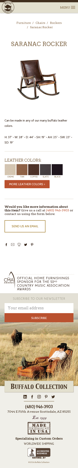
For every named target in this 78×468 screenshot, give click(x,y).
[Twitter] (25, 244)
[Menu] (73, 5)
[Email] (12, 244)
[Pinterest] (32, 244)
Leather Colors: (23, 160)
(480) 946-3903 (57, 210)
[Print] (19, 244)
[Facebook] (6, 244)
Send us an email (25, 226)
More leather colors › (27, 184)
